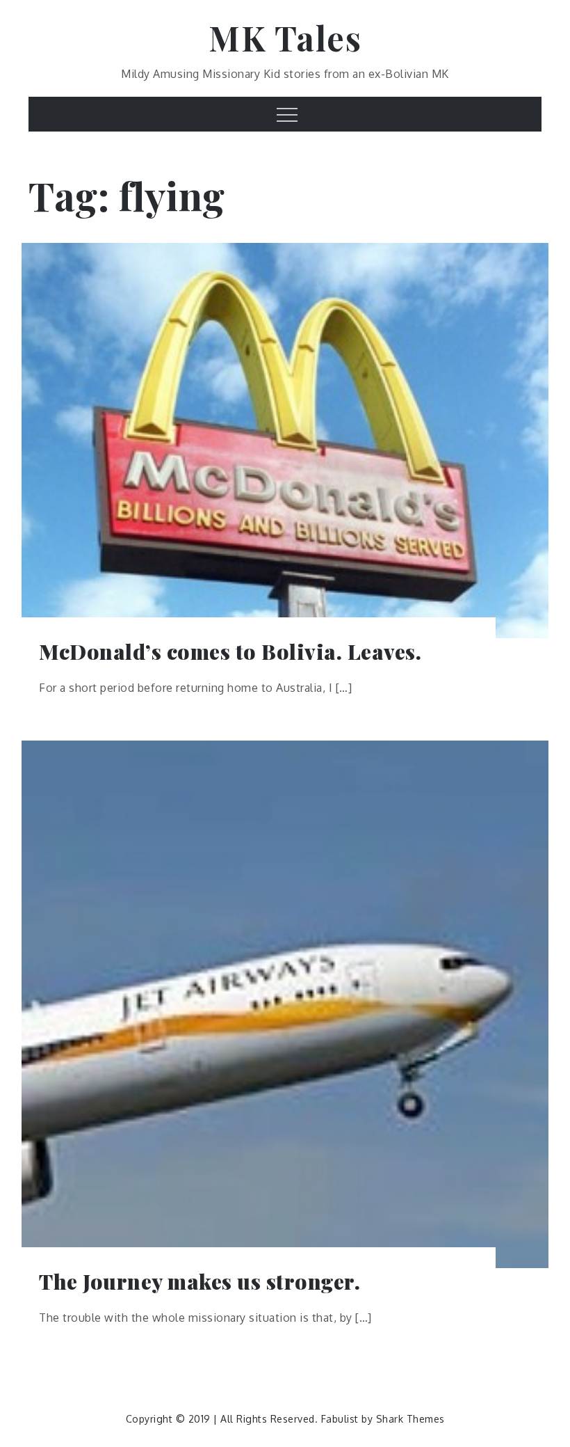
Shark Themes (410, 1419)
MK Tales (285, 37)
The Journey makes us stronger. (199, 1281)
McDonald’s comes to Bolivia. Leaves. (230, 651)
